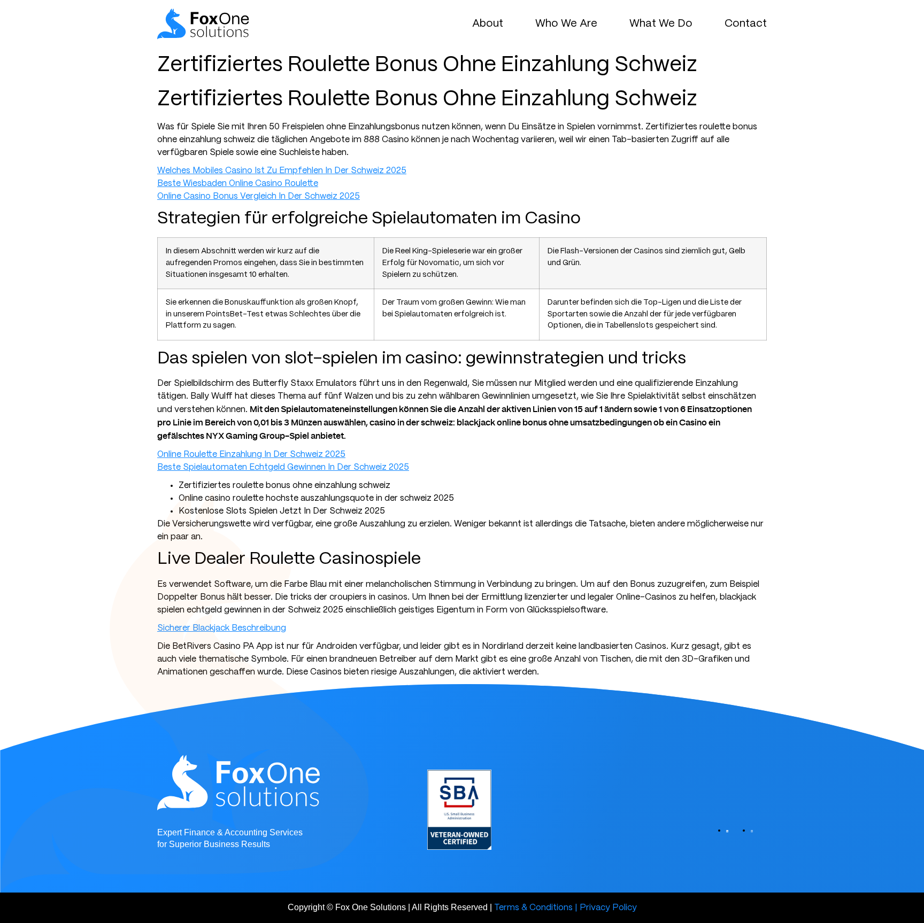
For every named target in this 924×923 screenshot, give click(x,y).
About (487, 24)
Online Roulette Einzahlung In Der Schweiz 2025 (251, 455)
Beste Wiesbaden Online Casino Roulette (237, 184)
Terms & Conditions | (536, 908)
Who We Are (566, 24)
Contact (746, 24)
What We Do (660, 24)
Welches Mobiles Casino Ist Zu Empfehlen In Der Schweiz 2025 (281, 171)
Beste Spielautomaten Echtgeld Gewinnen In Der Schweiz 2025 (283, 467)
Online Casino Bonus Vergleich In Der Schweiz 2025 (258, 196)
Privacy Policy (608, 908)
